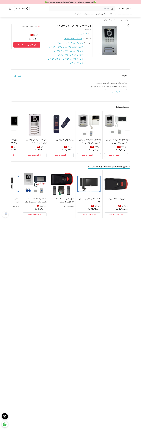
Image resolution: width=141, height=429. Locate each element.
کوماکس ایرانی (81, 34)
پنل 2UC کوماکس (76, 63)
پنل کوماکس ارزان (76, 51)
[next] (14, 135)
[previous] (127, 135)
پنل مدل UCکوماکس (56, 47)
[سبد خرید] (10, 8)
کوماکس (66, 59)
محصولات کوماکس (61, 51)
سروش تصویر (124, 8)
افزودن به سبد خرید (25, 45)
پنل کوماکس (78, 43)
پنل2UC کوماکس (76, 59)
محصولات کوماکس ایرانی (111, 20)
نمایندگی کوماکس (76, 55)
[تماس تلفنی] (5, 416)
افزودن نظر (18, 76)
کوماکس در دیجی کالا (64, 43)
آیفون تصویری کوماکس (74, 47)
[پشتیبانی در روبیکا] (5, 214)
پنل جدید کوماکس (54, 59)
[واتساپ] (5, 424)
